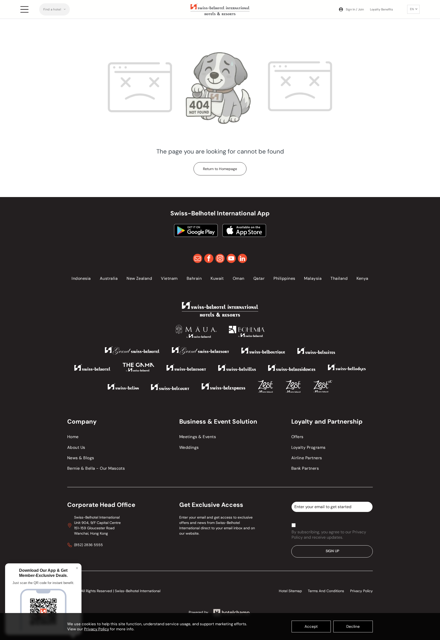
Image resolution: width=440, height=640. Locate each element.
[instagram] (220, 259)
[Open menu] (24, 9)
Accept (311, 626)
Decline (353, 626)
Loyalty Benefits (381, 9)
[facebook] (208, 259)
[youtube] (231, 259)
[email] (197, 259)
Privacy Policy (96, 629)
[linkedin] (242, 259)
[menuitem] (54, 9)
